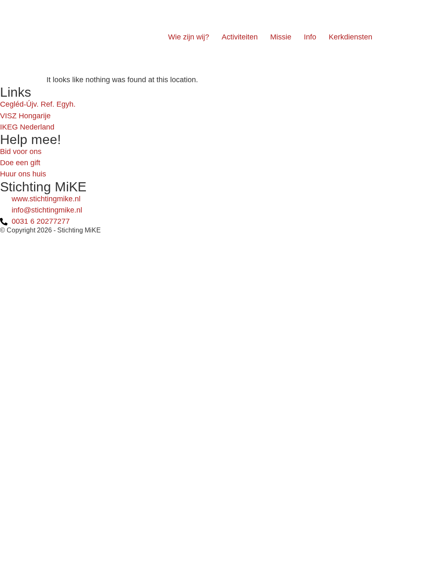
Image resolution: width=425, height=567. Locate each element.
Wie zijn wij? (188, 37)
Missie (280, 37)
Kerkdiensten (350, 37)
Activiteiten (240, 37)
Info (310, 37)
